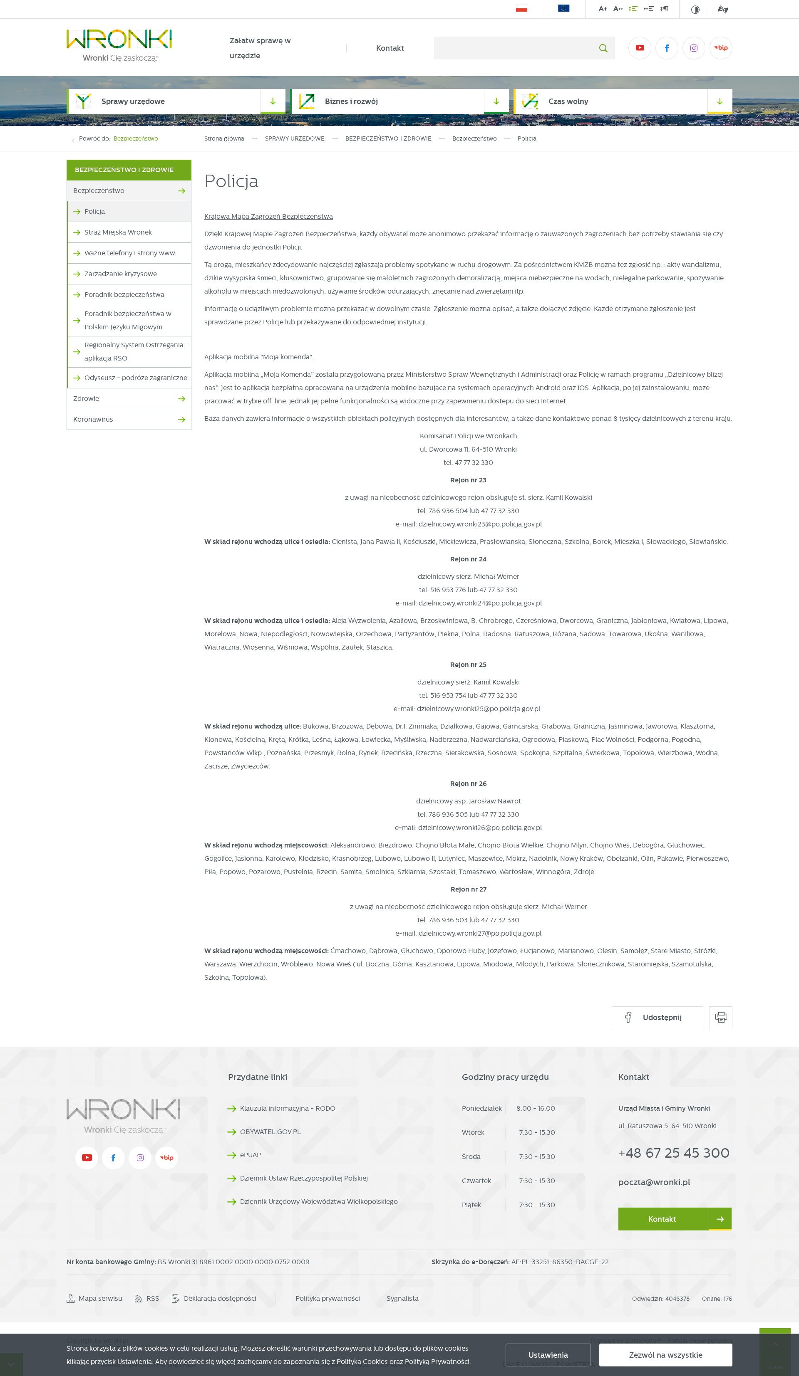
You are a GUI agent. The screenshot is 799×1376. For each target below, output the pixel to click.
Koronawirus (93, 419)
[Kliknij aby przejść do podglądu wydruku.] (721, 1017)
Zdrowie (86, 399)
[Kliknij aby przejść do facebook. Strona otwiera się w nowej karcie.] (666, 48)
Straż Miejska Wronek (118, 232)
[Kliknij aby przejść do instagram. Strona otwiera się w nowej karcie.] (693, 48)
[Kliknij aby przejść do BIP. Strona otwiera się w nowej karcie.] (721, 48)
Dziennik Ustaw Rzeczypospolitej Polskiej (304, 1178)
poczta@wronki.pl (654, 1182)
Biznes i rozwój (351, 101)
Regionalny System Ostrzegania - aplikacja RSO (136, 351)
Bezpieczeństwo (136, 138)
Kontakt (390, 48)
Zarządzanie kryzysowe (120, 274)
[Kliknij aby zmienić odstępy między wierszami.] (633, 10)
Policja (94, 211)
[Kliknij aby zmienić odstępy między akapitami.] (664, 10)
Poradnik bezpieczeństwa (124, 295)
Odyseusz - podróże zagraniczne (135, 378)
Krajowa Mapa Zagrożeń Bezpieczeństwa (268, 216)
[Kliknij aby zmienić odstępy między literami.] (618, 10)
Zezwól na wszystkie (665, 1355)
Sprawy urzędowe (133, 101)
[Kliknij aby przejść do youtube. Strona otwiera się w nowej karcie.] (639, 48)
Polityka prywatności (327, 1298)
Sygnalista (403, 1298)
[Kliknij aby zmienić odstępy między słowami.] (649, 10)
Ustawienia (548, 1355)
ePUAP (250, 1155)
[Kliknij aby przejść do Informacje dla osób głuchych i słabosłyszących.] (718, 9)
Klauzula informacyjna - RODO (287, 1108)
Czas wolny (568, 101)
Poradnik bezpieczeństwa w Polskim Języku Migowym (127, 320)
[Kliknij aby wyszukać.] (603, 48)
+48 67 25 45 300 (674, 1153)
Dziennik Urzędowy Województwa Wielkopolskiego (319, 1202)
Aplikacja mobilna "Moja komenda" (259, 357)
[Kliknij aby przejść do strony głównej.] (133, 48)
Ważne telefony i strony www (129, 253)
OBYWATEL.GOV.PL (270, 1132)
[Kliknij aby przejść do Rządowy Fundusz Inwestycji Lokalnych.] (521, 9)
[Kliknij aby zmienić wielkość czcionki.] (603, 10)
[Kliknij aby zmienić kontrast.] (695, 9)
